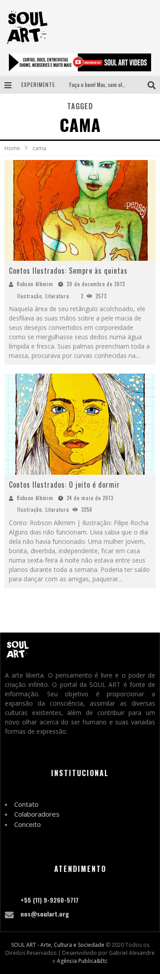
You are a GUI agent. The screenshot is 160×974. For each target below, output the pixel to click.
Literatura (57, 296)
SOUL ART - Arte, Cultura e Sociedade (57, 945)
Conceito (27, 824)
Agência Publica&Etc (82, 961)
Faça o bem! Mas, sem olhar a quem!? (110, 84)
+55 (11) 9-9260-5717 (49, 899)
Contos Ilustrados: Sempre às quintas (68, 270)
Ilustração (29, 296)
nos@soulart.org (44, 913)
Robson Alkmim (35, 284)
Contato (26, 804)
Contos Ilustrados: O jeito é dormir (64, 484)
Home (12, 148)
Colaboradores (37, 814)
